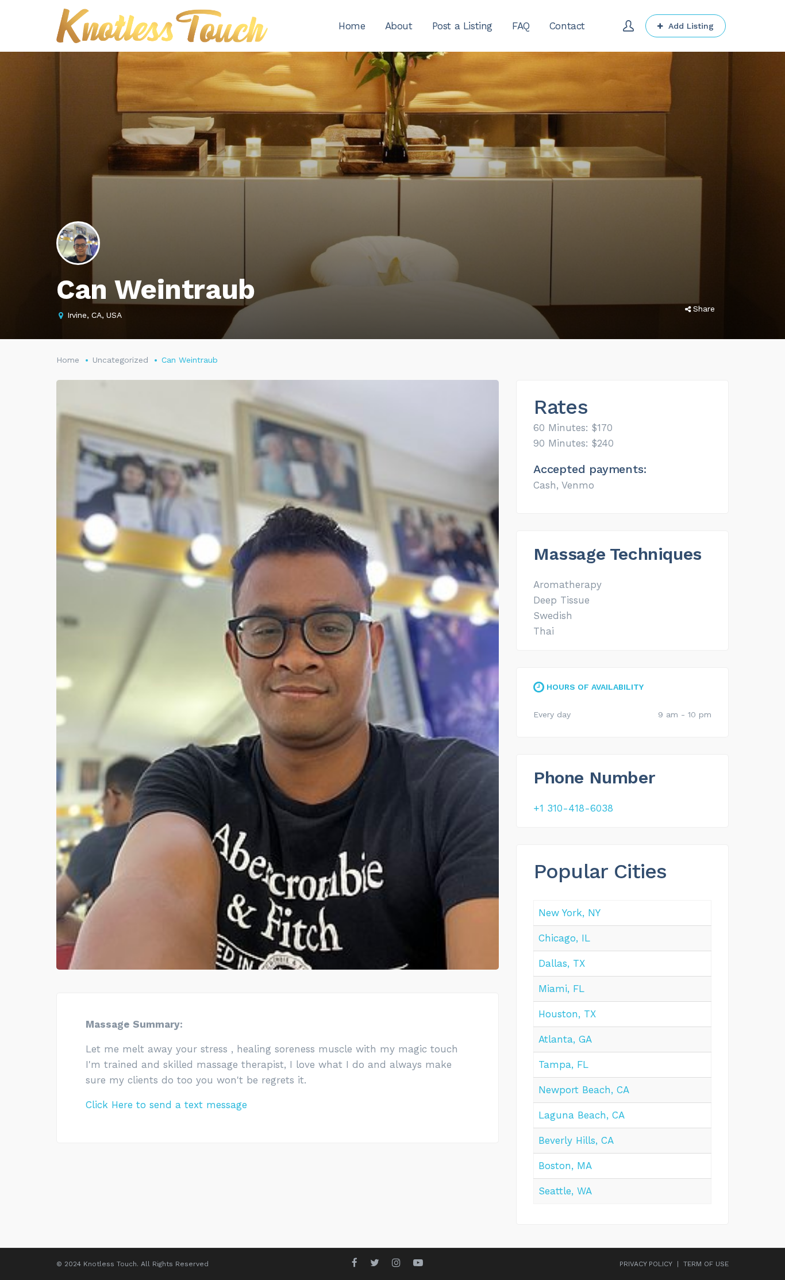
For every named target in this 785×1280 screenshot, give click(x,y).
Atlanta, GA (565, 1039)
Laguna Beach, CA (581, 1115)
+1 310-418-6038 (573, 808)
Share (704, 308)
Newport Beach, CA (583, 1090)
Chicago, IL (564, 938)
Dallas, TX (561, 963)
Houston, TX (567, 1014)
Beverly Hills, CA (576, 1140)
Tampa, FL (563, 1064)
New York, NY (569, 912)
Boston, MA (565, 1165)
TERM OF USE (706, 1264)
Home (67, 359)
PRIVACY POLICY (645, 1264)
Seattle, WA (565, 1191)
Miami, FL (561, 988)
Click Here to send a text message (166, 1104)
